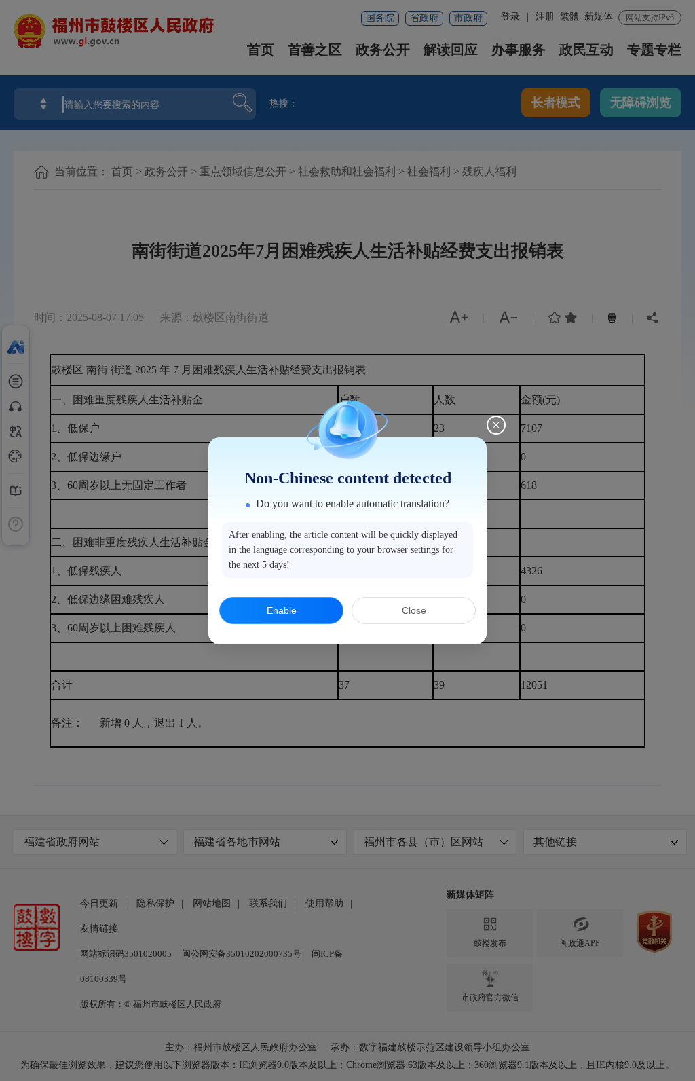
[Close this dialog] (496, 425)
